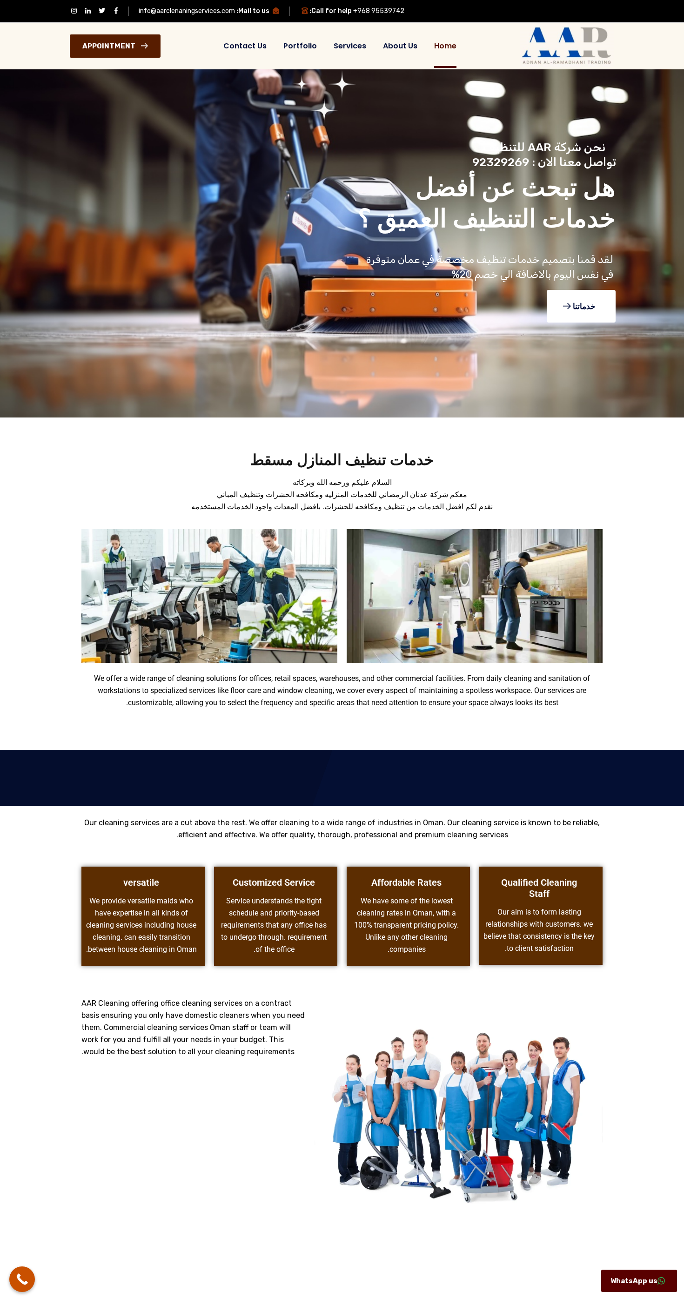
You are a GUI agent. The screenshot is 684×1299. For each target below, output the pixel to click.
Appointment (108, 46)
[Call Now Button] (22, 1279)
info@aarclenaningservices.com (187, 11)
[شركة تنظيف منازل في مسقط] (567, 45)
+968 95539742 (378, 11)
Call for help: (330, 11)
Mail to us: (252, 11)
